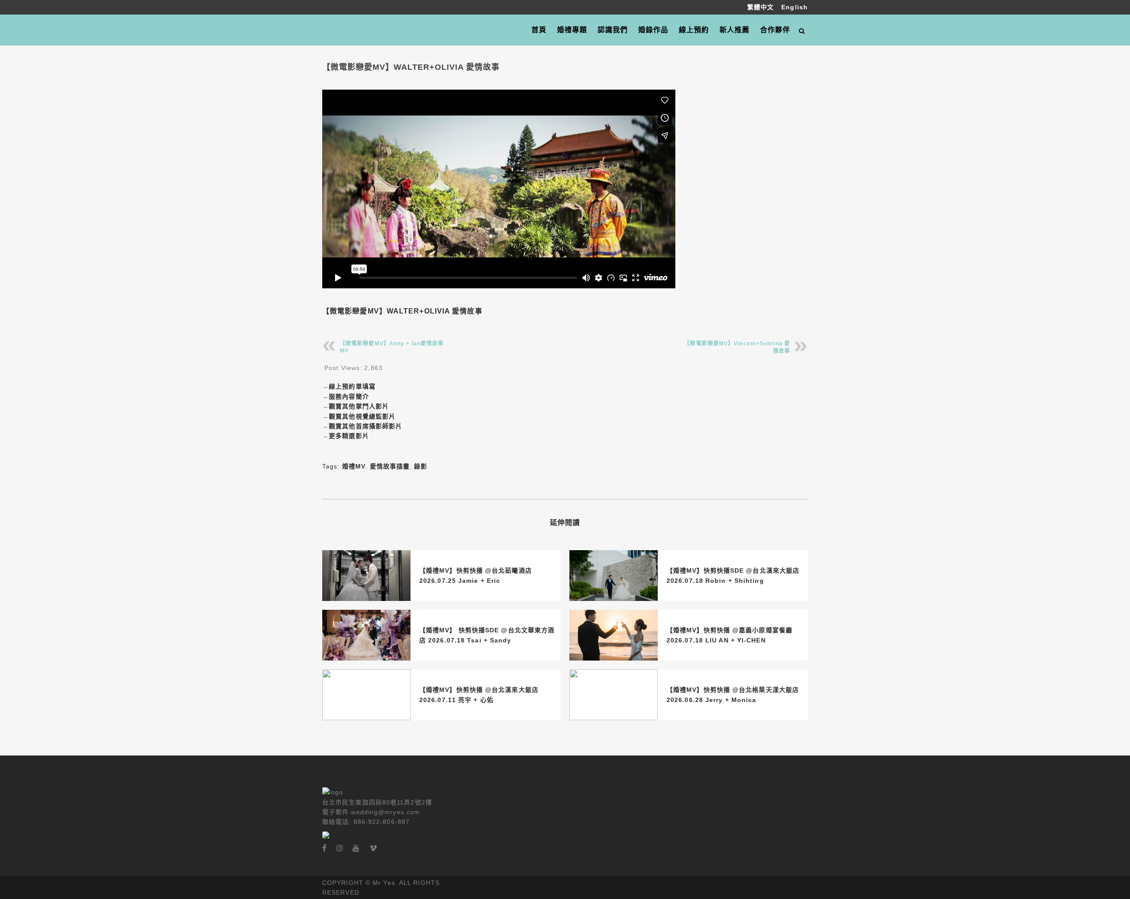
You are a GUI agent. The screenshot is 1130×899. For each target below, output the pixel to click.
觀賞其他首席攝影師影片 (365, 426)
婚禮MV (353, 466)
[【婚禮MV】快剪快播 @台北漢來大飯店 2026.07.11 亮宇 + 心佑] (366, 694)
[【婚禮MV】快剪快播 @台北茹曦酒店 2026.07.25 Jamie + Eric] (366, 575)
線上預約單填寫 (352, 386)
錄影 (420, 466)
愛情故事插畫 (390, 466)
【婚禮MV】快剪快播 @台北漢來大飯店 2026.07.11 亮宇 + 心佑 (479, 694)
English (794, 7)
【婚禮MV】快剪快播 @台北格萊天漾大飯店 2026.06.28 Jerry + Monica (733, 694)
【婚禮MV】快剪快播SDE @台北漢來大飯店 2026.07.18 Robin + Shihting (733, 575)
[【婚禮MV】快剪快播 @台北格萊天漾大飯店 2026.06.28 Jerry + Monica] (613, 694)
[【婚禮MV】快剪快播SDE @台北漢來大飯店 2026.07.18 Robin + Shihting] (613, 575)
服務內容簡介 (349, 396)
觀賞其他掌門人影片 (359, 406)
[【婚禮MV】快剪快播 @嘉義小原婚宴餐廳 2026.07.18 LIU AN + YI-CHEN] (613, 635)
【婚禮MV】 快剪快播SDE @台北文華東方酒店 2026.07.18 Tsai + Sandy (486, 635)
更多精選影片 (349, 435)
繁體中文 (761, 7)
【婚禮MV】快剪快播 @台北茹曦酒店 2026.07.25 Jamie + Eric (475, 575)
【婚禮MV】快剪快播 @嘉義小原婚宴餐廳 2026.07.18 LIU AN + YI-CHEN (729, 635)
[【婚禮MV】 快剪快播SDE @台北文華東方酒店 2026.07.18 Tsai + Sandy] (366, 635)
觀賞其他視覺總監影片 (362, 416)
